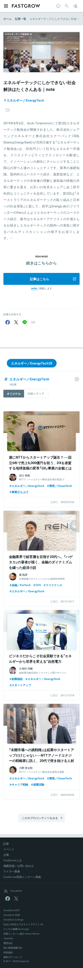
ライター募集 (11, 871)
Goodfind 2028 (11, 915)
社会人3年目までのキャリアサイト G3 (23, 924)
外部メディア (36, 394)
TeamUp (8, 938)
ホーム (7, 19)
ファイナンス (54, 585)
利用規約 (8, 952)
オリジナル (14, 394)
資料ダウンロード (12, 957)
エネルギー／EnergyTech (25, 100)
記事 (6, 844)
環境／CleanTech (60, 486)
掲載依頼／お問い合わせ (18, 866)
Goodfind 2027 (11, 910)
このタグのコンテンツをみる (40, 818)
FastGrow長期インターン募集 (22, 877)
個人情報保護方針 (12, 947)
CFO (38, 585)
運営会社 (8, 943)
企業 (6, 855)
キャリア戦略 (20, 784)
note (34, 288)
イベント (8, 849)
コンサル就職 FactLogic (16, 929)
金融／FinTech (21, 585)
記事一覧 (20, 19)
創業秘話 (17, 679)
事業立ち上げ (20, 492)
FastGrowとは (12, 860)
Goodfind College (13, 919)
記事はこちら (39, 279)
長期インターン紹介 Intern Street (21, 933)
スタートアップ (21, 685)
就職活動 (38, 784)
